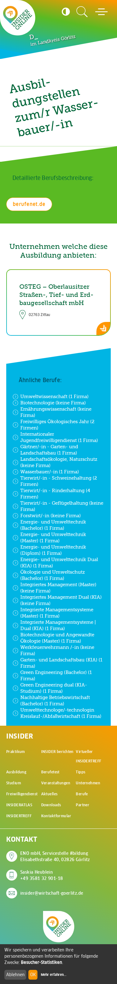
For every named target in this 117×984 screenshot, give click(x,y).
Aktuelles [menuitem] (49, 794)
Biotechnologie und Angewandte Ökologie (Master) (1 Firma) (57, 638)
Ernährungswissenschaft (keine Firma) (55, 412)
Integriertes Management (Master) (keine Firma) (58, 587)
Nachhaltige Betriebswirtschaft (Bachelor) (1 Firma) (55, 700)
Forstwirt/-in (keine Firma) (50, 515)
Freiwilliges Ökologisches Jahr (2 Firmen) (57, 424)
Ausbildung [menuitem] (16, 772)
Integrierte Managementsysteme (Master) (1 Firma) (56, 612)
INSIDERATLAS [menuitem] (19, 805)
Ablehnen (15, 974)
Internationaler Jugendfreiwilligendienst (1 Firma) (59, 437)
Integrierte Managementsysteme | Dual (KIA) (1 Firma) (58, 625)
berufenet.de (29, 204)
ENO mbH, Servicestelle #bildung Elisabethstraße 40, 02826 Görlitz (55, 856)
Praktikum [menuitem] (15, 752)
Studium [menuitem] (13, 783)
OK (33, 974)
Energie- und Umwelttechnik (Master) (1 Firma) (53, 537)
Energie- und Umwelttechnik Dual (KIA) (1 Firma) (59, 562)
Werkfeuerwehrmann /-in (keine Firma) (57, 650)
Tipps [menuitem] (80, 772)
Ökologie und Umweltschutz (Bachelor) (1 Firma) (52, 575)
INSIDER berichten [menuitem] (57, 752)
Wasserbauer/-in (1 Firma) (49, 471)
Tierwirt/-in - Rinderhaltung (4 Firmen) (55, 493)
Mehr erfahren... (53, 974)
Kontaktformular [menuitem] (56, 816)
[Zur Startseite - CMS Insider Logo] (17, 17)
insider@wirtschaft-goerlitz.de (51, 893)
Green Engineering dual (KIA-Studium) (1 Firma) (53, 688)
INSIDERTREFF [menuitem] (19, 816)
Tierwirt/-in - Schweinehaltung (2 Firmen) (58, 481)
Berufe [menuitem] (82, 794)
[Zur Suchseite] (82, 12)
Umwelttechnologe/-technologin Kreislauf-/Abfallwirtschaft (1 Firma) (60, 713)
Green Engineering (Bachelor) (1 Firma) (56, 675)
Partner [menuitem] (82, 805)
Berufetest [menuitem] (50, 772)
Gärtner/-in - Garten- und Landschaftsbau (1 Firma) (49, 449)
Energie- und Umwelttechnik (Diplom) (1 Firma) (53, 550)
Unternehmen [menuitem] (88, 783)
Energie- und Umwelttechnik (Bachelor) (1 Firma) (53, 525)
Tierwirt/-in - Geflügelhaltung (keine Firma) (61, 506)
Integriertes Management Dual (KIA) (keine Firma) (61, 600)
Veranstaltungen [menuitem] (55, 783)
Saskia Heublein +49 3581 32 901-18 (41, 875)
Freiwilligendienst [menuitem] (22, 794)
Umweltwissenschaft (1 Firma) (54, 396)
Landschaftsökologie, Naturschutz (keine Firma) (58, 462)
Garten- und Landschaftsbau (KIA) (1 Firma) (61, 663)
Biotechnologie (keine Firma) (53, 402)
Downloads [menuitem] (51, 805)
